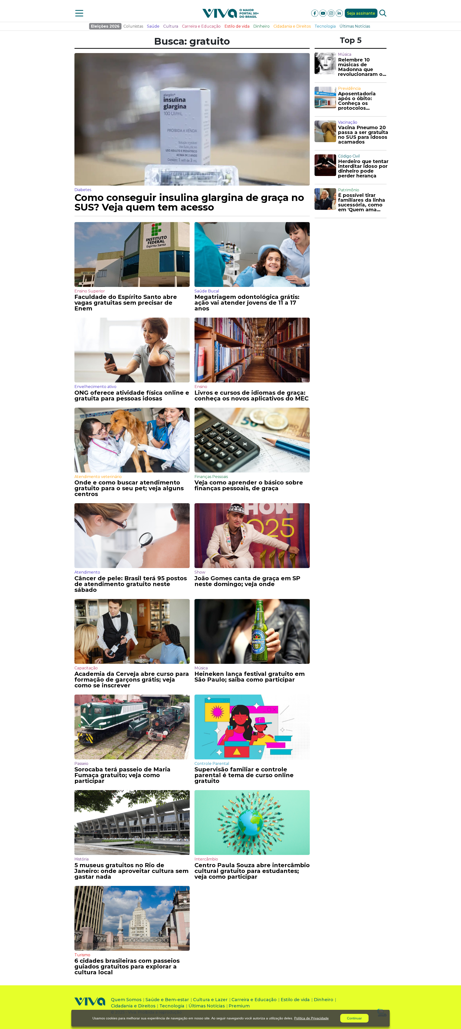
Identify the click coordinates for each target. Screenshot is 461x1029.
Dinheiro (261, 26)
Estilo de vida (236, 26)
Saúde (153, 26)
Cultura (170, 26)
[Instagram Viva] (332, 13)
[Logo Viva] (89, 1007)
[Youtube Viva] (323, 13)
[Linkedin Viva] (339, 13)
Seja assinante (361, 13)
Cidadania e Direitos (292, 26)
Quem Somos (126, 1000)
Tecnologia (325, 26)
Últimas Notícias (355, 26)
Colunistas (133, 26)
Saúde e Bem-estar (167, 1000)
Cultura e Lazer (210, 1000)
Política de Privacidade (311, 1018)
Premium (239, 1006)
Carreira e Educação (201, 26)
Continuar (354, 1018)
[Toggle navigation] (79, 13)
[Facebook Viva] (315, 13)
